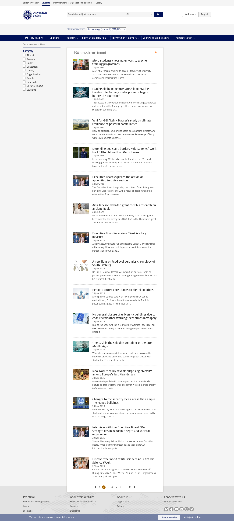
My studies (37, 38)
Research (31, 82)
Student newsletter (173, 501)
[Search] (158, 14)
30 (130, 487)
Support (54, 38)
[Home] (26, 38)
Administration (184, 38)
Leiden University (31, 2)
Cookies (74, 506)
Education (32, 66)
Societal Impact (35, 86)
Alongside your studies (156, 38)
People (30, 78)
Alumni (30, 55)
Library (99, 2)
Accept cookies (169, 517)
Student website (30, 44)
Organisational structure (81, 2)
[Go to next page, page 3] (135, 487)
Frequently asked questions (36, 501)
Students (46, 2)
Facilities (70, 38)
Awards (31, 59)
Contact (27, 506)
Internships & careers (124, 38)
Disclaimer (75, 510)
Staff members (60, 2)
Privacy (120, 506)
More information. (65, 517)
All (128, 14)
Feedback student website (83, 501)
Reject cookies (193, 517)
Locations (27, 510)
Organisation (33, 74)
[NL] (190, 14)
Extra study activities (94, 38)
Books (30, 63)
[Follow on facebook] (171, 509)
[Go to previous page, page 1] (95, 487)
